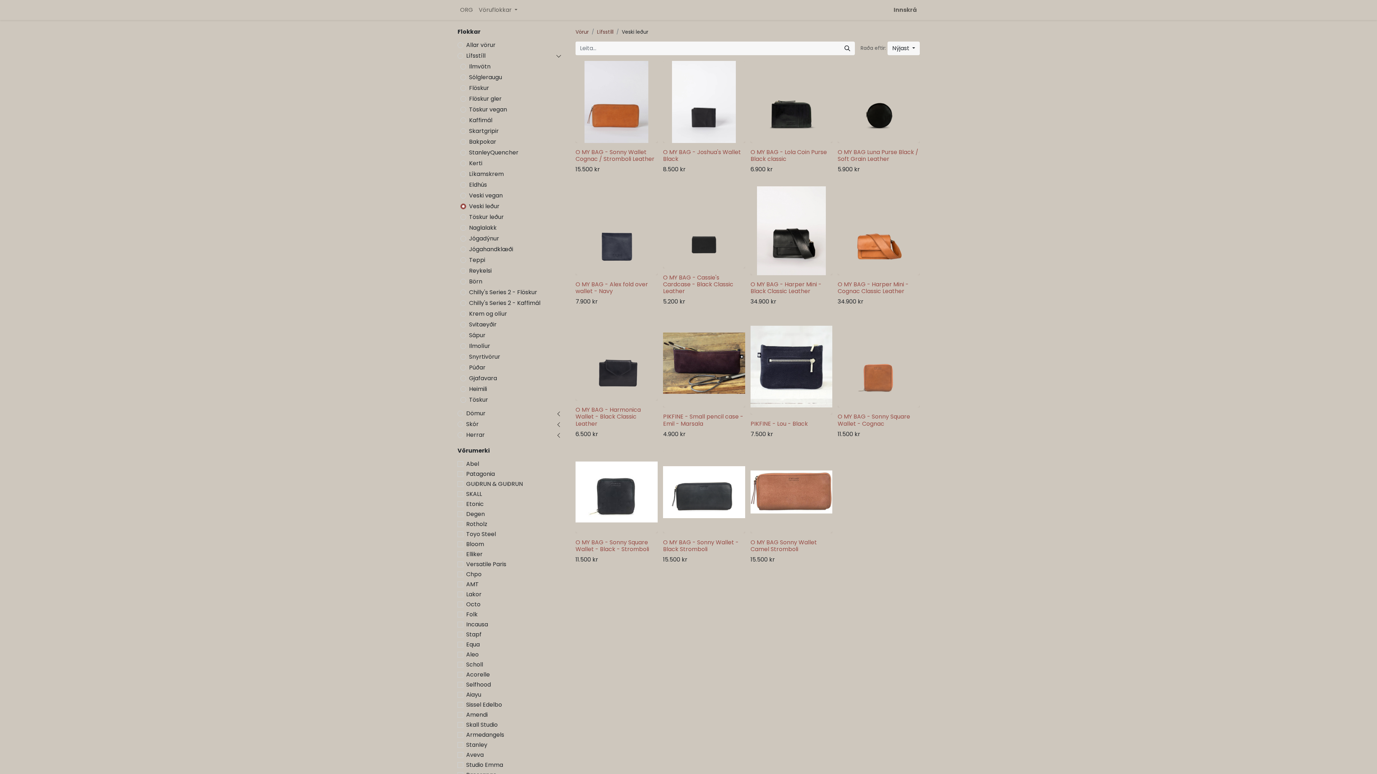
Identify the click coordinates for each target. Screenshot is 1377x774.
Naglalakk (483, 228)
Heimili (478, 389)
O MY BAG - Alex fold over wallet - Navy (612, 287)
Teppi (477, 260)
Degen (475, 514)
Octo (473, 604)
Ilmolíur (479, 346)
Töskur (478, 400)
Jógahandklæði (491, 249)
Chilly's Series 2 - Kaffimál (504, 303)
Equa (473, 644)
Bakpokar (482, 142)
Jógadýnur (484, 238)
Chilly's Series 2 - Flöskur (503, 292)
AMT (472, 584)
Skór (472, 424)
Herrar (475, 435)
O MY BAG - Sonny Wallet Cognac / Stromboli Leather (615, 155)
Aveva (475, 755)
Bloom (475, 544)
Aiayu (473, 695)
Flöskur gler (485, 99)
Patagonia (480, 474)
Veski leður (484, 206)
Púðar (477, 367)
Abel (472, 464)
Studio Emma (484, 765)
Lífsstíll (476, 56)
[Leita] (847, 48)
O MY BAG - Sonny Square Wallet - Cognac (874, 419)
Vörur (582, 31)
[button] (904, 48)
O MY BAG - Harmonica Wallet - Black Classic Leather (608, 416)
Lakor (474, 594)
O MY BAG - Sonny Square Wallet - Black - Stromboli (612, 545)
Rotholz (476, 524)
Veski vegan (486, 195)
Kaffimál (480, 120)
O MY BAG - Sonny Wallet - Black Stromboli (701, 545)
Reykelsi (480, 271)
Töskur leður (486, 217)
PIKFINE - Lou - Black (779, 424)
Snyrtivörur (484, 357)
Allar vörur (481, 45)
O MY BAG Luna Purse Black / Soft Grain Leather (878, 155)
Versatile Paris (486, 564)
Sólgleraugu (485, 77)
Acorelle (478, 674)
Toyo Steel (481, 534)
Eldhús (478, 185)
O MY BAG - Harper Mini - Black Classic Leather (786, 287)
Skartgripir (484, 131)
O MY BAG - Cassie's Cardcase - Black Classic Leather (698, 284)
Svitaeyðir (483, 324)
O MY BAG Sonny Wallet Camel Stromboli (784, 545)
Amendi (477, 715)
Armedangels (485, 735)
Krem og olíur (488, 314)
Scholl (474, 664)
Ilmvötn (480, 66)
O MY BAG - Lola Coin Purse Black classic (789, 155)
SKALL (474, 494)
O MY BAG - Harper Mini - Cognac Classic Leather (873, 287)
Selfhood (478, 684)
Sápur (477, 335)
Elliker (474, 554)
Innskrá (905, 10)
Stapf (474, 634)
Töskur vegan (488, 109)
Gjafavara (483, 378)
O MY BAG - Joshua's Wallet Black (702, 155)
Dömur (476, 413)
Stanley (476, 745)
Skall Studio (482, 725)
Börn (475, 281)
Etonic (475, 504)
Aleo (472, 654)
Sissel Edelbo (484, 705)
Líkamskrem (486, 174)
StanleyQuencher (494, 152)
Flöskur (479, 88)
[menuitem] (466, 10)
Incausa (477, 624)
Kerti (475, 163)
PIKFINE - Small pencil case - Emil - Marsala (703, 419)
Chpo (474, 574)
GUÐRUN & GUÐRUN (494, 484)
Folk (472, 614)
